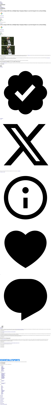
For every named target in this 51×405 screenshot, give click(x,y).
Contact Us (2, 369)
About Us (2, 366)
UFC (1, 389)
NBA (1, 387)
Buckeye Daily (2, 378)
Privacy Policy (2, 370)
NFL (1, 388)
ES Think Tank (2, 380)
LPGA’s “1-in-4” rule (4, 339)
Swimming (2, 393)
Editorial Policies (3, 368)
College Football (3, 390)
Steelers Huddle (2, 377)
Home (0, 9)
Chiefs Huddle (2, 376)
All (1, 385)
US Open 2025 (2, 383)
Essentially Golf (2, 373)
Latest (0, 1)
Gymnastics (2, 391)
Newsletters (1, 2)
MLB (1, 392)
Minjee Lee (29, 55)
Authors (2, 367)
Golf (1, 386)
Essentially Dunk (3, 374)
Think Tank (1, 3)
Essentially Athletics (3, 375)
